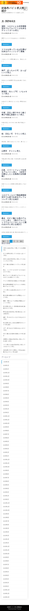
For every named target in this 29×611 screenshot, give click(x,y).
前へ (4, 241)
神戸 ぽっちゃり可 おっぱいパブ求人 (14, 71)
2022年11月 (6, 506)
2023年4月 (6, 488)
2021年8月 (6, 561)
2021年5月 (6, 572)
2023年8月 (6, 474)
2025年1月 (6, 412)
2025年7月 (6, 391)
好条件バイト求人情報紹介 (14, 9)
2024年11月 (6, 420)
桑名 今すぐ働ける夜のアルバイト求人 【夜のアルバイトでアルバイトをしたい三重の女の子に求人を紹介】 (14, 221)
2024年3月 (6, 448)
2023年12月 (6, 459)
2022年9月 (6, 514)
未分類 (16, 33)
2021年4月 (6, 575)
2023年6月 (6, 481)
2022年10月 (6, 510)
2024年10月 (6, 423)
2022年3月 (6, 535)
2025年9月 (6, 383)
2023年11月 (6, 463)
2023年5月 (6, 485)
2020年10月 (6, 597)
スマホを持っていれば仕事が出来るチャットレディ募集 (14, 50)
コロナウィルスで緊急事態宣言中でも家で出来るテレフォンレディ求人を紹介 (14, 197)
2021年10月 (6, 553)
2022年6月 (6, 525)
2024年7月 (6, 434)
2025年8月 (6, 387)
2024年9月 (6, 427)
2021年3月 (6, 579)
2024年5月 (6, 441)
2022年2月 (6, 539)
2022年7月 (6, 521)
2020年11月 (6, 593)
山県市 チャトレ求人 (11, 150)
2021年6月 (6, 568)
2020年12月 (6, 590)
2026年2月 (6, 365)
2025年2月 (6, 409)
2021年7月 (6, 564)
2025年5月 (6, 398)
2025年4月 (6, 401)
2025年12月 (6, 372)
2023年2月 (6, 496)
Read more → (6, 44)
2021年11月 (6, 550)
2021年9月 (6, 557)
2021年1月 (6, 586)
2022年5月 (6, 528)
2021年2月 (6, 582)
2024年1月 (6, 456)
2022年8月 (6, 517)
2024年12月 (6, 416)
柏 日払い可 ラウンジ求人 (14, 133)
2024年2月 (6, 452)
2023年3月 (6, 492)
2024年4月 (6, 445)
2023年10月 (6, 467)
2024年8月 (6, 430)
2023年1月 (6, 499)
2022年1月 (6, 543)
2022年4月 (6, 532)
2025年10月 (6, 380)
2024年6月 (6, 438)
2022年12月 (6, 503)
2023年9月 (6, 470)
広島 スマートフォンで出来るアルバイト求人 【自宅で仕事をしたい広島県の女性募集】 (14, 172)
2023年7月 (6, 477)
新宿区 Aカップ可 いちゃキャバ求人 (14, 92)
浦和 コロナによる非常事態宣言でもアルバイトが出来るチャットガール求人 (14, 28)
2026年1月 (6, 369)
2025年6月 (6, 394)
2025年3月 (6, 405)
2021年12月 (6, 546)
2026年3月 (6, 362)
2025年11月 (6, 376)
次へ (21, 241)
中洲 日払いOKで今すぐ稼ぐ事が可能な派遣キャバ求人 (14, 113)
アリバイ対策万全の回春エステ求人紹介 (14, 281)
